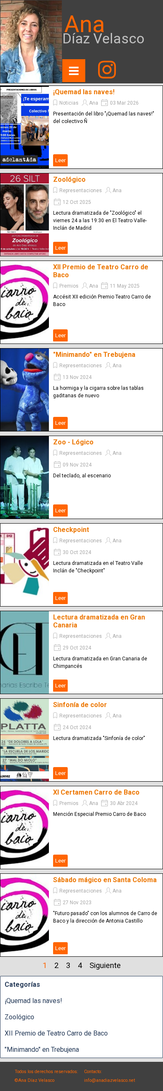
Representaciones (80, 190)
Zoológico (69, 179)
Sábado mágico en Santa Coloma (105, 880)
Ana (93, 103)
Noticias (69, 103)
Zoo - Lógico (73, 442)
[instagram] (107, 69)
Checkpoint (71, 530)
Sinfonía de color (80, 705)
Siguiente (105, 965)
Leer (60, 160)
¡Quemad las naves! (84, 92)
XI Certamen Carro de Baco (96, 792)
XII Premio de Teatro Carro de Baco (56, 1033)
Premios (69, 286)
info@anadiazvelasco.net (109, 1080)
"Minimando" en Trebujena (94, 355)
